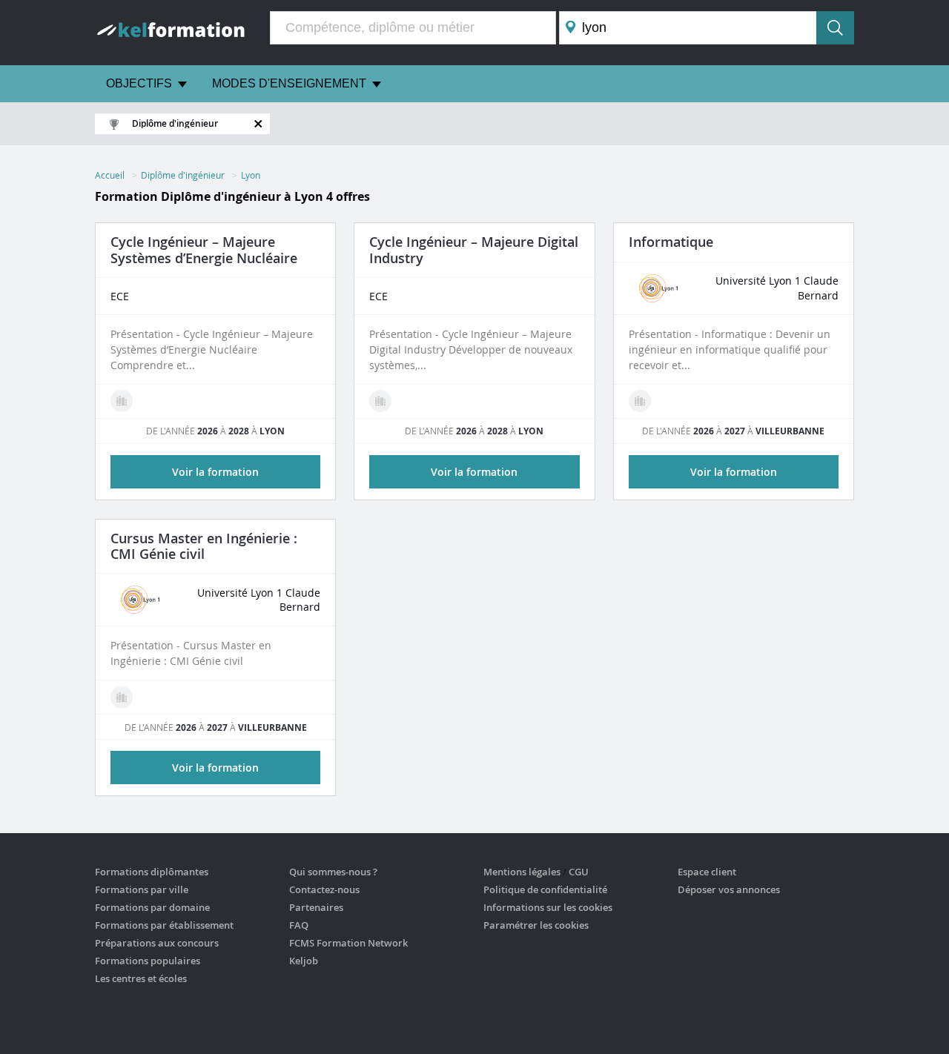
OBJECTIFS (139, 83)
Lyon (250, 175)
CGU (579, 871)
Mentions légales (522, 871)
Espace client (707, 871)
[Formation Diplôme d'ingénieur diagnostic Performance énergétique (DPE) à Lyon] (121, 401)
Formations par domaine (152, 907)
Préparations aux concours (157, 942)
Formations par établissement (164, 925)
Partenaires (316, 907)
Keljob (303, 960)
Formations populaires (147, 960)
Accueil (110, 175)
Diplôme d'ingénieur (183, 175)
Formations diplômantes (151, 871)
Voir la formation (215, 472)
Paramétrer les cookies (536, 925)
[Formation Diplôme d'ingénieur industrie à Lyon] (380, 401)
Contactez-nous (324, 889)
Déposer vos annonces (729, 889)
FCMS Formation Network (348, 942)
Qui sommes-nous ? (333, 871)
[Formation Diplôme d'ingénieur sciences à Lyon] (121, 697)
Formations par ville (141, 889)
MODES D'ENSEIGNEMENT (289, 83)
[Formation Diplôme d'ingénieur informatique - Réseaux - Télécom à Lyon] (640, 401)
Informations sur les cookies (547, 907)
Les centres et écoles (141, 978)
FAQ (298, 925)
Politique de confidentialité (545, 889)
